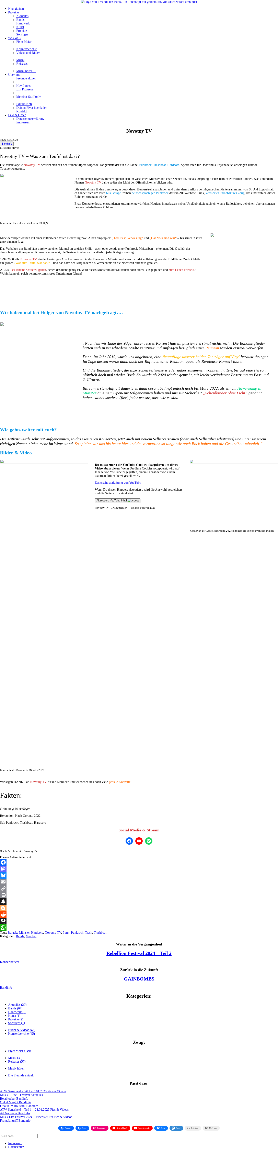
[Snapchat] (139, 901)
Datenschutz (16, 1147)
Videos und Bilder (28, 52)
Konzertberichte (26, 49)
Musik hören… (26, 71)
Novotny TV (53, 932)
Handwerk (23, 23)
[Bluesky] (139, 875)
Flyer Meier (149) (19, 1051)
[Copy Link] (139, 888)
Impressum (23, 122)
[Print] (139, 895)
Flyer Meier (23, 41)
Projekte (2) (15, 1019)
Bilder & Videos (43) (21, 1030)
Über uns (14, 74)
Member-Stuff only (28, 96)
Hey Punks (23, 85)
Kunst (20, 27)
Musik (20, 60)
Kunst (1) (14, 1015)
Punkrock (77, 932)
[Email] (139, 882)
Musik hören (16, 1068)
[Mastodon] (139, 869)
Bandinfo (7, 143)
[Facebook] (139, 862)
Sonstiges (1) (16, 1023)
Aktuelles (22, 16)
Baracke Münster (19, 932)
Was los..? (14, 38)
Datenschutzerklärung (30, 118)
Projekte (13, 12)
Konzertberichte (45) (21, 1033)
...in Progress (24, 89)
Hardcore (37, 932)
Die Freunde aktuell (21, 1075)
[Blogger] (139, 908)
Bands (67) (15, 1008)
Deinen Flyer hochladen (31, 107)
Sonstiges (22, 34)
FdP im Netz (24, 104)
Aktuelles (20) (17, 1004)
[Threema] (139, 921)
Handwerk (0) (17, 1012)
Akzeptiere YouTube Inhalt (112, 500)
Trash (88, 932)
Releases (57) (16, 1061)
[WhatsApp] (139, 927)
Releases (21, 63)
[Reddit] (139, 914)
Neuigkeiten (16, 8)
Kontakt (21, 111)
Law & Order (17, 115)
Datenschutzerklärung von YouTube (118, 482)
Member (31, 936)
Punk (66, 932)
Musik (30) (15, 1058)
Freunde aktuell (26, 78)
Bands (20, 19)
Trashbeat (100, 932)
